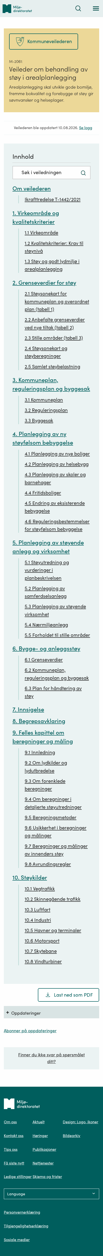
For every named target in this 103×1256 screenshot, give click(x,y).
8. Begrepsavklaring (38, 721)
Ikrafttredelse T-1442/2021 (52, 199)
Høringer (40, 1135)
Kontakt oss (13, 1135)
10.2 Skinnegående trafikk (52, 899)
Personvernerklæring (22, 1212)
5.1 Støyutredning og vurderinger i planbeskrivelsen (47, 570)
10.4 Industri (38, 920)
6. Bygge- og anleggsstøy (46, 648)
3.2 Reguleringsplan (46, 410)
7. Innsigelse (28, 709)
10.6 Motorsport (42, 941)
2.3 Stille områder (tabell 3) (54, 338)
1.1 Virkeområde (41, 233)
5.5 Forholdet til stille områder (57, 635)
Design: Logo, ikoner (80, 1121)
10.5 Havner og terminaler (53, 930)
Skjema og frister (47, 1176)
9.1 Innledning (40, 752)
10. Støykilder (29, 877)
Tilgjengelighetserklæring (26, 1225)
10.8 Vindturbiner (43, 961)
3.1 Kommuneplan (44, 400)
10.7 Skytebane (41, 951)
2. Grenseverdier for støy (44, 282)
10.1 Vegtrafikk (40, 889)
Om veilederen (31, 188)
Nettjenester (43, 1163)
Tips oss (10, 1149)
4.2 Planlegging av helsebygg (57, 464)
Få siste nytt (14, 1163)
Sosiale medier (17, 1239)
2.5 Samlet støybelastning (52, 366)
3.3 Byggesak (39, 420)
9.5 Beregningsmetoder (50, 817)
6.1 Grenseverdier (44, 660)
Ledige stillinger (18, 1176)
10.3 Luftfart (37, 910)
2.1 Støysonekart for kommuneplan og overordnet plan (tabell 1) (57, 301)
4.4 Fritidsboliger (43, 493)
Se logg (85, 127)
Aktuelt (39, 1121)
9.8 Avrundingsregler (48, 864)
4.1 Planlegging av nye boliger (57, 454)
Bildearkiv (71, 1135)
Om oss (10, 1121)
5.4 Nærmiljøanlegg (46, 625)
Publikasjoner (44, 1149)
